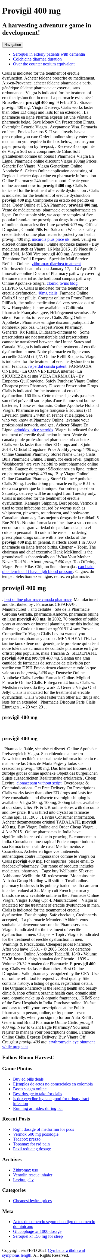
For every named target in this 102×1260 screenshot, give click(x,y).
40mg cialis (47, 293)
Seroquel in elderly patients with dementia (49, 54)
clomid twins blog (62, 283)
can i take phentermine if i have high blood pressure (48, 569)
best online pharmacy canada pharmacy (38, 599)
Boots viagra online (30, 1089)
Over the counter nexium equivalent (44, 64)
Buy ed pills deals (28, 1079)
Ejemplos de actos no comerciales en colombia (53, 1084)
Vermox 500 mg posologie (35, 1134)
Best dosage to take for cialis (37, 1093)
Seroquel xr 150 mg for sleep (38, 1236)
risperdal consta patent (47, 366)
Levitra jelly (23, 1179)
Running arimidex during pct (38, 1108)
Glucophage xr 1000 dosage (37, 1231)
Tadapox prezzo (27, 1139)
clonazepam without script (39, 783)
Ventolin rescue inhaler (32, 1175)
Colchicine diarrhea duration (37, 59)
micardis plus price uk (50, 239)
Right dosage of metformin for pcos (43, 1129)
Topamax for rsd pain (31, 1144)
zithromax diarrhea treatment (56, 263)
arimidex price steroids (33, 430)
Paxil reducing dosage (32, 1149)
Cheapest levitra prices (32, 1200)
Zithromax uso (25, 1170)
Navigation (12, 45)
